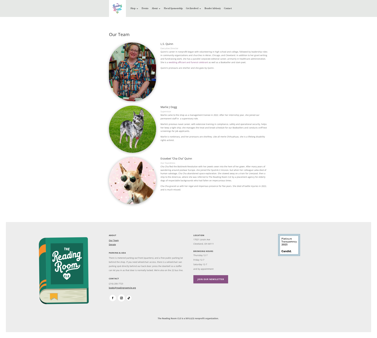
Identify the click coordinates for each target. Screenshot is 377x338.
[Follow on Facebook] (112, 298)
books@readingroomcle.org (122, 287)
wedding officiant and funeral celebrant (188, 62)
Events (145, 8)
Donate (112, 244)
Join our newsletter (210, 279)
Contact (228, 8)
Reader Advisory (213, 8)
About (155, 8)
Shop (132, 8)
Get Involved (192, 8)
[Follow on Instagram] (121, 298)
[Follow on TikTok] (128, 297)
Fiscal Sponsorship (173, 8)
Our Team (114, 240)
